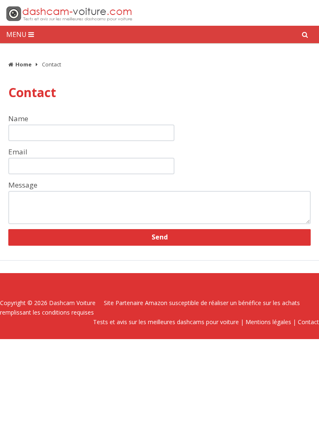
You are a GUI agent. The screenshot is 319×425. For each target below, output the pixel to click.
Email (17, 151)
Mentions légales (268, 322)
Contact (308, 322)
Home (23, 64)
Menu (16, 34)
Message (22, 185)
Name (18, 118)
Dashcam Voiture (72, 303)
